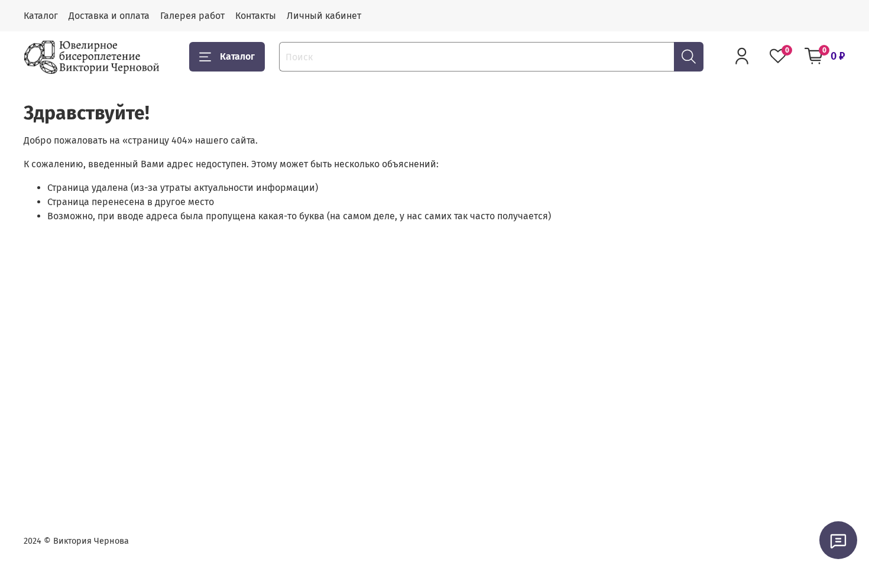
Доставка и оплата (109, 15)
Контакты (255, 15)
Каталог (41, 15)
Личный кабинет (324, 15)
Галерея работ (192, 15)
